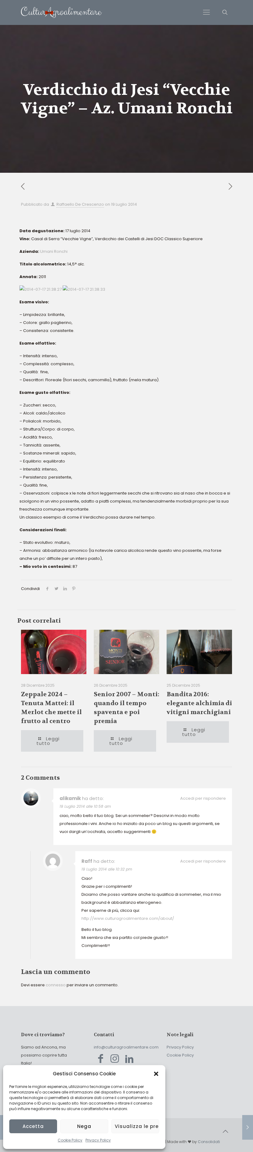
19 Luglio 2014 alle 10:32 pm (106, 869)
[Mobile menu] (206, 12)
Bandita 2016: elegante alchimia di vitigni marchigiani (199, 703)
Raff (86, 861)
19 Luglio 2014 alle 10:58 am (85, 806)
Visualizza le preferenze (137, 1126)
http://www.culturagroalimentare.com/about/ (127, 918)
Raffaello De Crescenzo (80, 204)
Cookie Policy (70, 1140)
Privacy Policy (98, 1140)
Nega (84, 1126)
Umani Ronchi (54, 251)
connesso (56, 985)
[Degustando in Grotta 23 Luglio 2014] (247, 1127)
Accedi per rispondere (203, 798)
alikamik (70, 798)
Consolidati (209, 1141)
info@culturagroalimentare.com (126, 1047)
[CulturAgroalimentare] (61, 12)
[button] (156, 1074)
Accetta (33, 1126)
